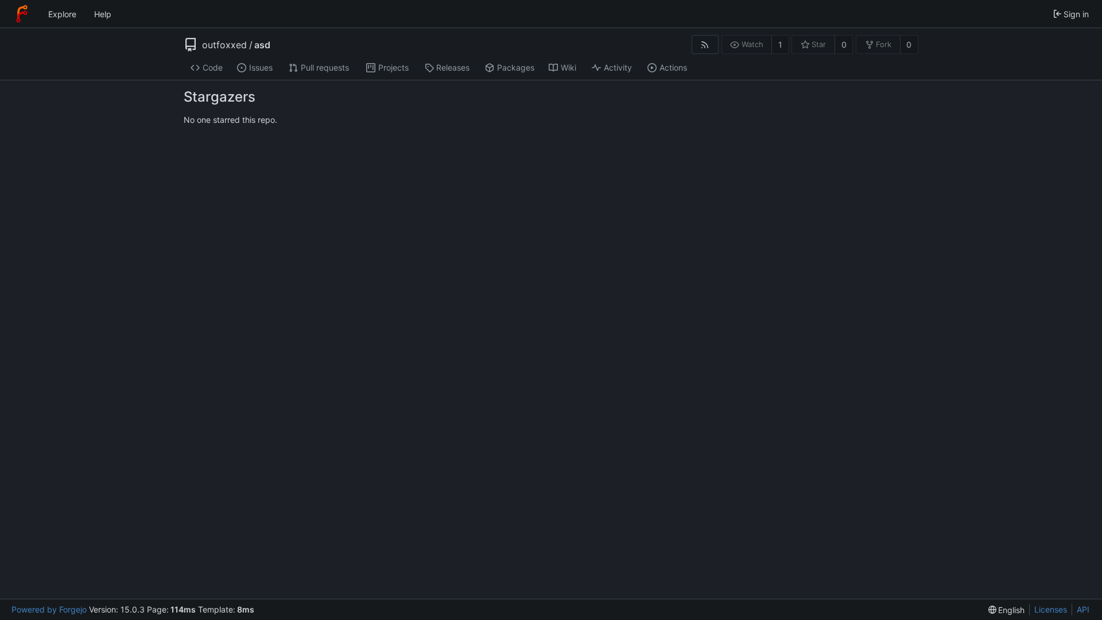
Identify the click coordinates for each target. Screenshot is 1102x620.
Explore (62, 14)
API (1083, 609)
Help (102, 14)
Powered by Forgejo (49, 609)
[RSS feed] (705, 44)
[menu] (1006, 610)
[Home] (22, 13)
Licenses (1050, 609)
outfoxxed (224, 45)
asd (262, 45)
